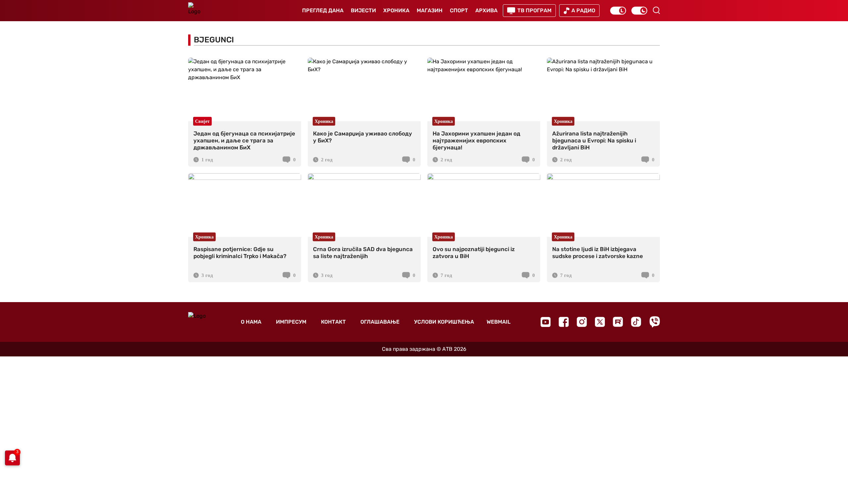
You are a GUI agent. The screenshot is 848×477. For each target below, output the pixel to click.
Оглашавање (379, 322)
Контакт (333, 322)
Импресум (291, 322)
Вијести (363, 10)
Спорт (459, 10)
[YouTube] (546, 322)
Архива (486, 10)
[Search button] (656, 10)
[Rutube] (618, 322)
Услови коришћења (444, 322)
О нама (251, 322)
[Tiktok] (636, 322)
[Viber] (654, 322)
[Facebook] (563, 322)
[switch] (618, 11)
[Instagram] (582, 322)
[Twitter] (600, 322)
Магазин (430, 10)
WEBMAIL (498, 322)
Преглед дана (323, 10)
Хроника (396, 10)
